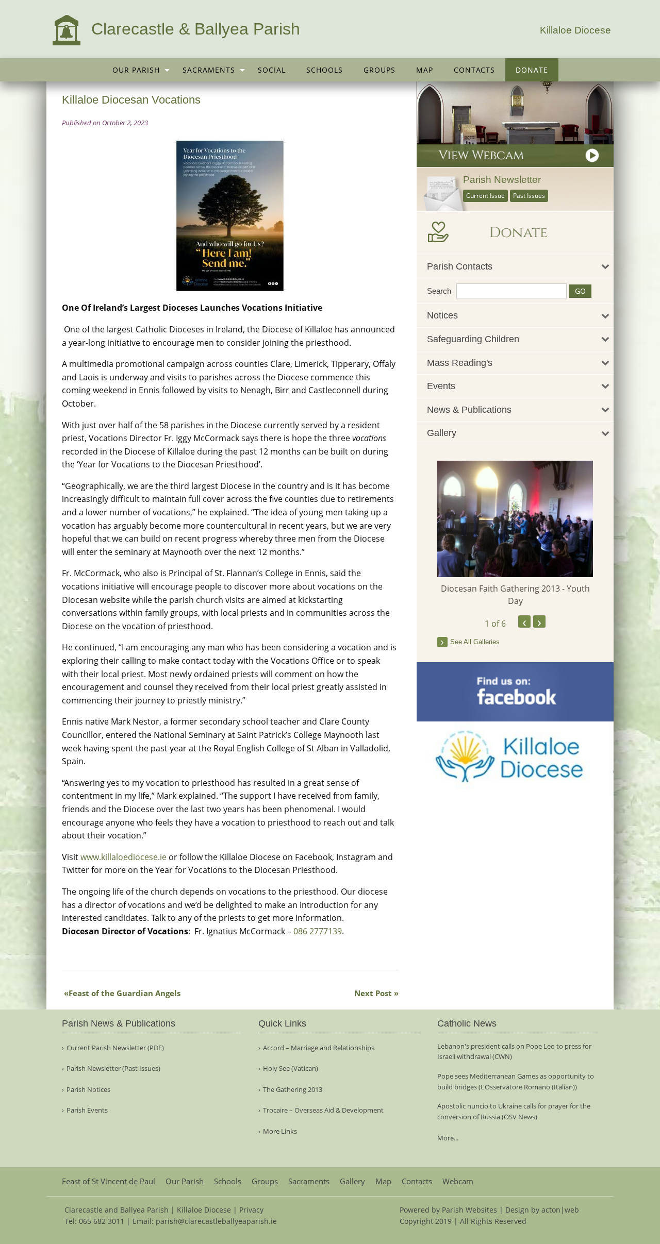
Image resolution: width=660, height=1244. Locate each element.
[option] (515, 534)
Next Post (373, 993)
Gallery (352, 1181)
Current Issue (485, 195)
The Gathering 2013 (292, 1089)
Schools (324, 70)
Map (424, 70)
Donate (532, 70)
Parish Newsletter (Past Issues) (113, 1068)
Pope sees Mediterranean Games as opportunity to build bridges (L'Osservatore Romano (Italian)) (515, 1081)
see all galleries (475, 642)
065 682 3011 (101, 1221)
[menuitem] (137, 69)
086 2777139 (317, 931)
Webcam (457, 1181)
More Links (280, 1131)
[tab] (515, 266)
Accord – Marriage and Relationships (318, 1048)
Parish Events (87, 1110)
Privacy (251, 1210)
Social (272, 70)
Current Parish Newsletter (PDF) (115, 1048)
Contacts (474, 70)
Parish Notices (88, 1089)
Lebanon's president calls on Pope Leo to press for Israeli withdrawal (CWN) (514, 1051)
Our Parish (136, 70)
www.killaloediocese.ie (123, 857)
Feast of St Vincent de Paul (108, 1181)
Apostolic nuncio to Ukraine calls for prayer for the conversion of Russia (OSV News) (513, 1111)
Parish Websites (469, 1210)
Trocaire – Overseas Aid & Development (323, 1110)
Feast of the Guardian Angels (124, 993)
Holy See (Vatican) (290, 1068)
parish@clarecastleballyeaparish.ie (216, 1221)
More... (447, 1137)
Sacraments (209, 70)
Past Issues (529, 195)
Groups (379, 70)
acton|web (560, 1210)
